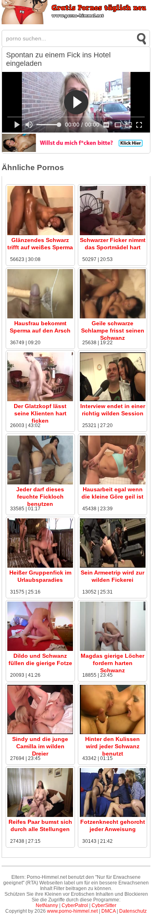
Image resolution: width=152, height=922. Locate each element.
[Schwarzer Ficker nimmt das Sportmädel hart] (113, 233)
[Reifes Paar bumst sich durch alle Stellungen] (40, 815)
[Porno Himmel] (76, 22)
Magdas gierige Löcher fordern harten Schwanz (112, 663)
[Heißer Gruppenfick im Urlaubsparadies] (40, 566)
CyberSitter (104, 905)
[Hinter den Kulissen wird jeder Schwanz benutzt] (113, 732)
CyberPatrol (75, 905)
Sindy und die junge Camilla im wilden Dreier (40, 746)
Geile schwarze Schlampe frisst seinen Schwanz (112, 330)
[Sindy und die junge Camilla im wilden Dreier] (40, 732)
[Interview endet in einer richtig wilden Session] (113, 399)
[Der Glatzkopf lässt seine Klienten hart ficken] (40, 399)
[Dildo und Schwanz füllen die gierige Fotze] (40, 649)
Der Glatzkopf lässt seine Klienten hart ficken (40, 413)
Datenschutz (133, 911)
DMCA (108, 911)
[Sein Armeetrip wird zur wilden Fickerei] (113, 566)
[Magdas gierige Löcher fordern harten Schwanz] (113, 649)
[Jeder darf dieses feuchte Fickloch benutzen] (40, 483)
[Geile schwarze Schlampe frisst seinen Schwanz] (113, 317)
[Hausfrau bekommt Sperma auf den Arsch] (40, 317)
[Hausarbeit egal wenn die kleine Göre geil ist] (113, 483)
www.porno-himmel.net (72, 911)
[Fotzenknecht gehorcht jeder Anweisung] (113, 815)
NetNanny (47, 905)
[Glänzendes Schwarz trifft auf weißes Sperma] (40, 233)
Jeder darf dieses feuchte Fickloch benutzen (40, 496)
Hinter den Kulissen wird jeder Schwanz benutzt (112, 746)
